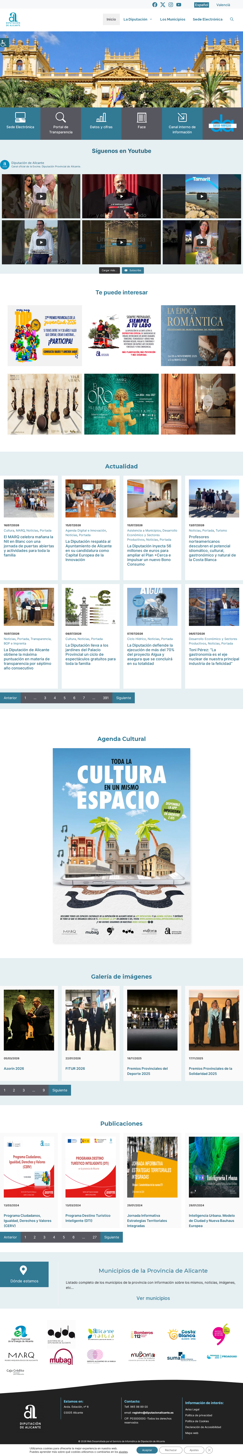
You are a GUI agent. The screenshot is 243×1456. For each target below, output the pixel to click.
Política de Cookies (197, 1421)
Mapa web (191, 1433)
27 (95, 1237)
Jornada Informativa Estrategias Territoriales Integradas (147, 1221)
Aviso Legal (192, 1409)
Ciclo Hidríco (136, 639)
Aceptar (147, 1450)
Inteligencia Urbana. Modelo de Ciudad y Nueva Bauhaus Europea (212, 1221)
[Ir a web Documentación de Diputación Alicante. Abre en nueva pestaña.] (101, 123)
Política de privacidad (198, 1415)
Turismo (221, 530)
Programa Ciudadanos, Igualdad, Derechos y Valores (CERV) (27, 1221)
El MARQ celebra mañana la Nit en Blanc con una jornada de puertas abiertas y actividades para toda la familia (29, 546)
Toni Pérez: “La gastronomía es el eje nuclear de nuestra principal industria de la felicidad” (214, 657)
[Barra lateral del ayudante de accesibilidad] (4, 42)
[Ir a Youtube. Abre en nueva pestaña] (178, 4)
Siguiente (123, 698)
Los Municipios (172, 19)
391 (106, 698)
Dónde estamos (24, 1281)
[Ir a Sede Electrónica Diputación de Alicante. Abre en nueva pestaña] (20, 123)
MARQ (20, 530)
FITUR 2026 (75, 1069)
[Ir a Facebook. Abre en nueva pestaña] (154, 4)
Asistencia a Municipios (144, 530)
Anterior (10, 698)
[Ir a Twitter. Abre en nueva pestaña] (162, 4)
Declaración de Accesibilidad (203, 1427)
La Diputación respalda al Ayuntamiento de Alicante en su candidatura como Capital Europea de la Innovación (88, 550)
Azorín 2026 (14, 1069)
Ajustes (194, 1450)
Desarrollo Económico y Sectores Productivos (152, 535)
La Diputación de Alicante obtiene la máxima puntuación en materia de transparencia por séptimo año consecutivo (27, 659)
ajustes (123, 1451)
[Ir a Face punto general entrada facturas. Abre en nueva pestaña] (142, 123)
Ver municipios (153, 1298)
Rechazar (171, 1450)
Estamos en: (73, 1401)
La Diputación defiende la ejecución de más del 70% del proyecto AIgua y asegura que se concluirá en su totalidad (150, 654)
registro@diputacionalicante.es (153, 1412)
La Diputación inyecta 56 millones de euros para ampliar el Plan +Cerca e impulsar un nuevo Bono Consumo (149, 555)
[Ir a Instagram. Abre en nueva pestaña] (170, 4)
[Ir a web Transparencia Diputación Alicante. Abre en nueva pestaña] (60, 123)
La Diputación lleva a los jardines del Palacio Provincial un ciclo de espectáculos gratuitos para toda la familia (90, 654)
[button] (231, 19)
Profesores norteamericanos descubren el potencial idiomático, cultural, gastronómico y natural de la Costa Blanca (212, 548)
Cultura (9, 530)
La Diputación (135, 19)
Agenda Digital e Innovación (85, 530)
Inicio (111, 19)
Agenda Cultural (121, 738)
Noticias (32, 530)
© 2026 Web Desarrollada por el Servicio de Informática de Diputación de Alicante (121, 1441)
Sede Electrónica (207, 19)
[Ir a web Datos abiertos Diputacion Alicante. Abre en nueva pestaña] (223, 123)
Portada (45, 530)
